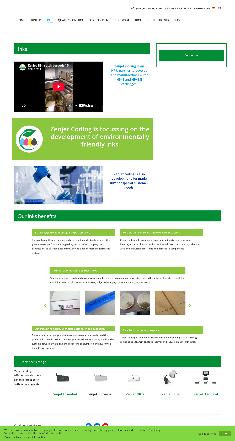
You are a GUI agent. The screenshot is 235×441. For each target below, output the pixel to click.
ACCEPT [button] (225, 433)
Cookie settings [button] (207, 433)
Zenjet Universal (100, 394)
